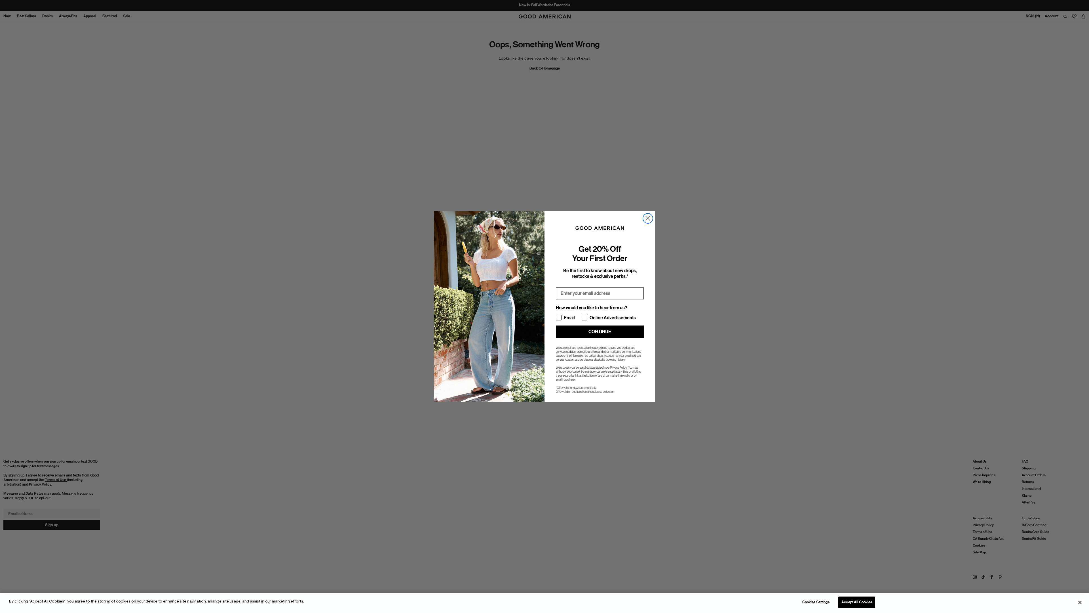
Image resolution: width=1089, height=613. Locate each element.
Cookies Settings (816, 602)
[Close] (1080, 602)
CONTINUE (599, 331)
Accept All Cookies (856, 602)
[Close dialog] (648, 218)
